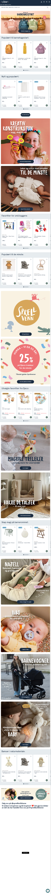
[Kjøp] (15, 67)
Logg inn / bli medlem (5, 414)
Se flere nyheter (25, 114)
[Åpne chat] (48, 891)
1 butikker (4, 551)
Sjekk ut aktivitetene (25, 798)
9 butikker (20, 551)
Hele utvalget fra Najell (25, 602)
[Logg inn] (41, 2)
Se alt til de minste (25, 209)
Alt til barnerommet (26, 515)
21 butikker (4, 245)
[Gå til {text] (25, 22)
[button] (15, 43)
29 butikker (20, 245)
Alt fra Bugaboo (25, 697)
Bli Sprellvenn (25, 334)
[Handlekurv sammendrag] (46, 2)
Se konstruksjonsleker (25, 161)
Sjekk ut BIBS (25, 649)
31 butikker (36, 245)
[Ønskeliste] (44, 2)
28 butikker (4, 67)
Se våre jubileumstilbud (25, 381)
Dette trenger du (25, 31)
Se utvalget (25, 468)
